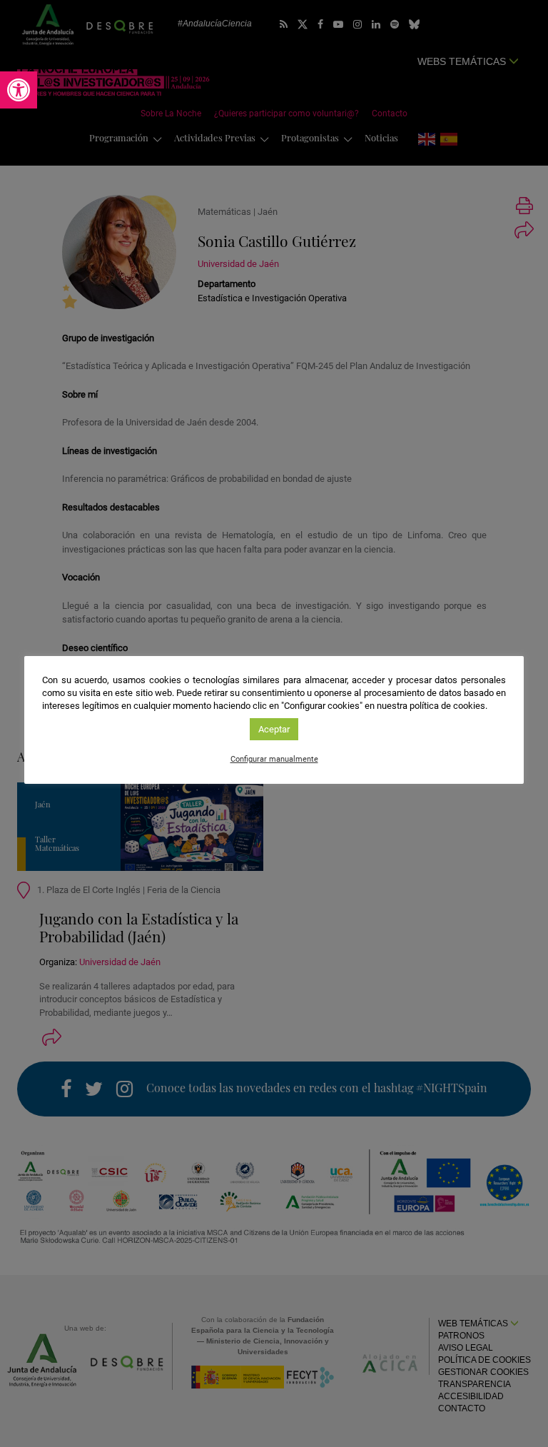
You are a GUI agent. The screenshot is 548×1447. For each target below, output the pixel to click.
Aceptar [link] (274, 729)
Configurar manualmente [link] (274, 759)
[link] (18, 90)
